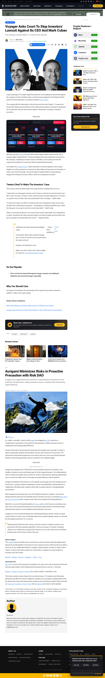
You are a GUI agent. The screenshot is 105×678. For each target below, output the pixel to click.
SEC (81, 654)
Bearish (86, 665)
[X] (93, 1)
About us (4, 1)
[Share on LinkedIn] (59, 44)
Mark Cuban (24, 334)
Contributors (28, 654)
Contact (15, 1)
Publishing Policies (14, 661)
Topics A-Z (58, 654)
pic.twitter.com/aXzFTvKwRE (34, 253)
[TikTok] (81, 1)
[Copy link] (65, 44)
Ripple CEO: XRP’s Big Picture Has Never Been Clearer (90, 81)
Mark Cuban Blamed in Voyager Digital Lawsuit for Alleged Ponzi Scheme (30, 305)
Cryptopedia (49, 654)
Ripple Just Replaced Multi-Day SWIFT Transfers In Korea (89, 89)
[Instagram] (91, 1)
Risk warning (42, 664)
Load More (36, 639)
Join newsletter (28, 1)
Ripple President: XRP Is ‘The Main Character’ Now (90, 72)
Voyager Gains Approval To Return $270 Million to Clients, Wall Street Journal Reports (34, 310)
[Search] (90, 5)
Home (6, 19)
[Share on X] (52, 44)
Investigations (73, 654)
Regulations (10, 22)
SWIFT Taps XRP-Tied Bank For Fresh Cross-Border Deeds (89, 106)
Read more (9, 630)
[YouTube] (86, 1)
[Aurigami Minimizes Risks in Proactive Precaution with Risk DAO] (12, 612)
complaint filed (22, 167)
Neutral (96, 665)
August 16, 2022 (56, 229)
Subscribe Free (85, 127)
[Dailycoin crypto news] (9, 6)
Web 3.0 (94, 654)
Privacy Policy (26, 584)
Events (9, 1)
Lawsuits (14, 334)
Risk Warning (38, 584)
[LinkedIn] (88, 1)
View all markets (23, 122)
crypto (22, 154)
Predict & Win (59, 122)
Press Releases (12, 657)
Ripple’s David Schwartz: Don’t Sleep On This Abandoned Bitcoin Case (35, 361)
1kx (44, 504)
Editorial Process (25, 657)
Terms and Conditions (14, 584)
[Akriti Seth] (6, 40)
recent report (44, 100)
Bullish (76, 665)
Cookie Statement (44, 660)
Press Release (9, 388)
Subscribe (99, 6)
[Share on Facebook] (55, 44)
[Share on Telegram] (62, 44)
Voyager (33, 334)
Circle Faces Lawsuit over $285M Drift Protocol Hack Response (57, 361)
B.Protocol (36, 504)
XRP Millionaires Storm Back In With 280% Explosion (90, 98)
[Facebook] (83, 1)
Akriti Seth (19, 39)
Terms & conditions (54, 664)
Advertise (20, 1)
